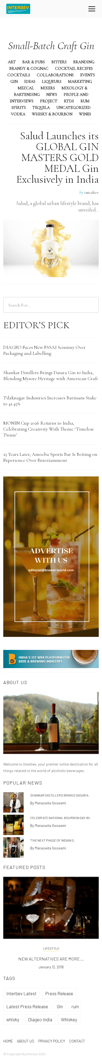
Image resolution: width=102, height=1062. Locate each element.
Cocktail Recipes (74, 68)
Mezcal (26, 88)
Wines (85, 114)
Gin (14, 81)
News (51, 94)
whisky (12, 1019)
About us (25, 1041)
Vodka (18, 114)
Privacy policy (51, 1041)
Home (8, 1041)
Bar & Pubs (33, 61)
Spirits (18, 107)
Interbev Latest (21, 993)
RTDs (69, 101)
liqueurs (51, 81)
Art (12, 61)
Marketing (80, 81)
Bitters (59, 61)
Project (48, 101)
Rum (85, 101)
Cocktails (18, 74)
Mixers (48, 88)
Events (87, 74)
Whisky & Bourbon (52, 114)
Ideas (29, 81)
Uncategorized (73, 107)
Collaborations (55, 74)
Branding (83, 61)
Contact (77, 1041)
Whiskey (69, 1019)
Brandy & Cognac (28, 68)
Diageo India (40, 1019)
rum (75, 1006)
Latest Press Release (27, 1006)
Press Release (59, 993)
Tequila (41, 107)
